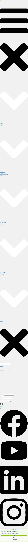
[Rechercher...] (0, 365)
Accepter (14, 535)
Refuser (14, 537)
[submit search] (10, 363)
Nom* (0, 398)
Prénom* (1, 396)
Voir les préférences (14, 539)
